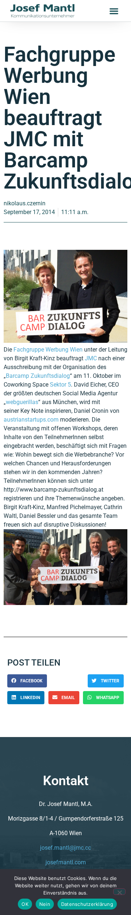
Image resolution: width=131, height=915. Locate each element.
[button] (114, 11)
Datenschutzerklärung (87, 904)
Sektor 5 (60, 384)
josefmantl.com (65, 862)
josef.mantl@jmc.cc (65, 847)
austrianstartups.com (31, 419)
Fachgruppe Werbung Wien (48, 349)
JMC (91, 358)
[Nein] (119, 891)
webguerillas (22, 402)
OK (24, 904)
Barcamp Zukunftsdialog (38, 375)
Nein (44, 904)
